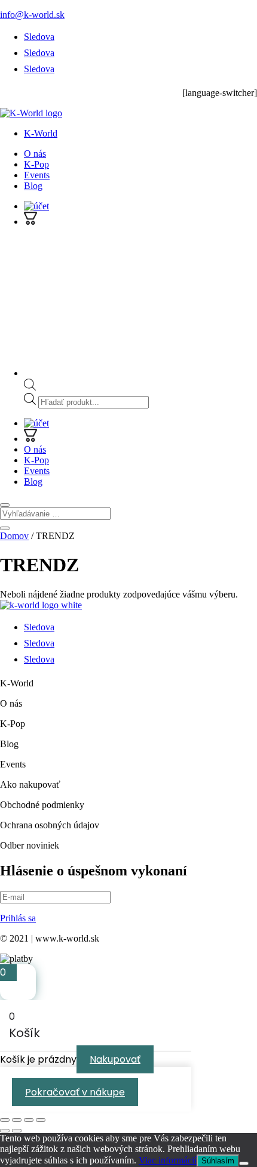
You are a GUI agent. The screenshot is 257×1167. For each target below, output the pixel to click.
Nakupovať (115, 1059)
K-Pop (36, 164)
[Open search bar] (30, 387)
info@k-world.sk (32, 15)
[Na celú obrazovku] (17, 1120)
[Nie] (244, 1163)
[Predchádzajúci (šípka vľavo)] (5, 1130)
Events (37, 175)
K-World (40, 133)
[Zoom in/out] (5, 1120)
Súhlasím (217, 1160)
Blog (33, 186)
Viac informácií (168, 1160)
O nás (35, 153)
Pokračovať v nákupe (75, 1092)
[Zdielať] (28, 1120)
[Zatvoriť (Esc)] (40, 1120)
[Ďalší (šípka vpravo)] (17, 1130)
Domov (14, 536)
